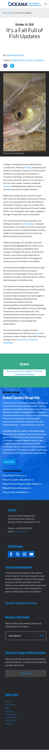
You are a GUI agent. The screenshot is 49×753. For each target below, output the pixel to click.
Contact (9, 723)
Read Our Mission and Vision (21, 603)
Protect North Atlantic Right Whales (21, 483)
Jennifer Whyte (15, 55)
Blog (9, 13)
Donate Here (26, 673)
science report (29, 223)
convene (7, 186)
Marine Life (10, 704)
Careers (8, 711)
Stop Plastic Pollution (14, 475)
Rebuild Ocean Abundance (16, 487)
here (38, 333)
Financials (9, 714)
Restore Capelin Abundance (17, 479)
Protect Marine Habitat (15, 492)
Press (7, 701)
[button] (5, 66)
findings (28, 167)
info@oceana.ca (21, 531)
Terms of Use (11, 720)
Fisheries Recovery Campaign (27, 60)
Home (5, 13)
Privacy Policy (11, 717)
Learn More (9, 461)
